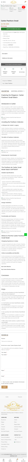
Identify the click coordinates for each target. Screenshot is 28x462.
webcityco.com (13, 455)
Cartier (15, 32)
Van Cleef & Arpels (5, 431)
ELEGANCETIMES (8, 454)
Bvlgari (2, 422)
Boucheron (3, 419)
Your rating (4, 352)
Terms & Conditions (5, 437)
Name (3, 370)
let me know (22, 72)
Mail (15, 439)
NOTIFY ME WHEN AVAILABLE (13, 28)
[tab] (5, 91)
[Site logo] (13, 2)
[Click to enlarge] (3, 4)
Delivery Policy (4, 446)
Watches (16, 417)
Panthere (10, 80)
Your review (4, 354)
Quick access (4, 435)
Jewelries (4, 417)
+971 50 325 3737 (19, 437)
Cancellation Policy (5, 444)
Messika (3, 429)
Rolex (15, 422)
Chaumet (20, 396)
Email (2, 376)
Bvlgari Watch (17, 424)
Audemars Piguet (18, 426)
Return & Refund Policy (6, 439)
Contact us (3, 448)
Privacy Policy (4, 441)
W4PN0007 (10, 44)
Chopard (3, 426)
